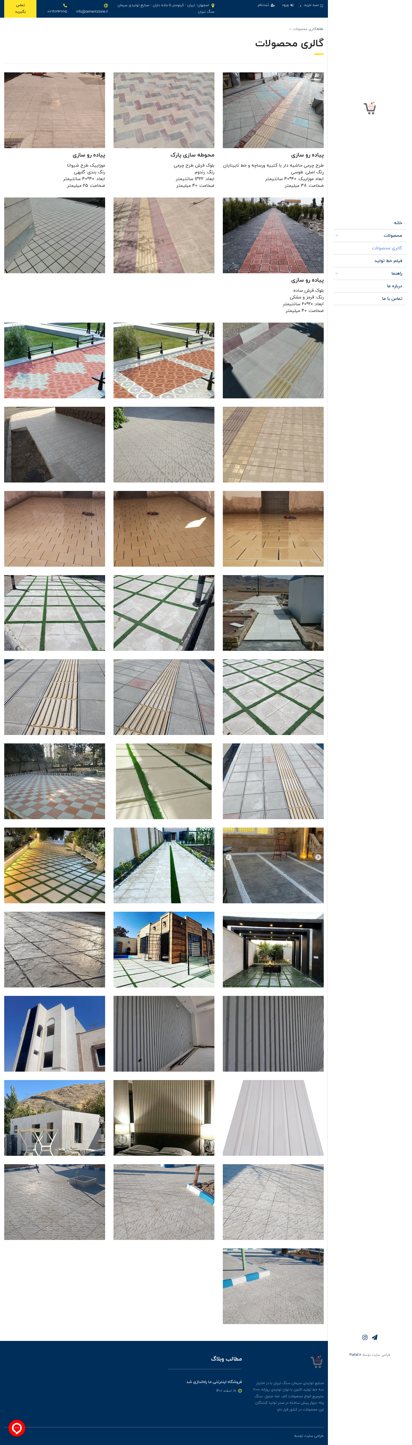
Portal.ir (355, 1355)
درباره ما (394, 286)
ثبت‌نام (264, 5)
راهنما (397, 273)
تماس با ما (392, 299)
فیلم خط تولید (388, 261)
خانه (398, 223)
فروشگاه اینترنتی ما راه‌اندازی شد (214, 1382)
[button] (311, 5)
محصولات (393, 236)
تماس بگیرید (20, 8)
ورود (286, 5)
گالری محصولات (387, 248)
